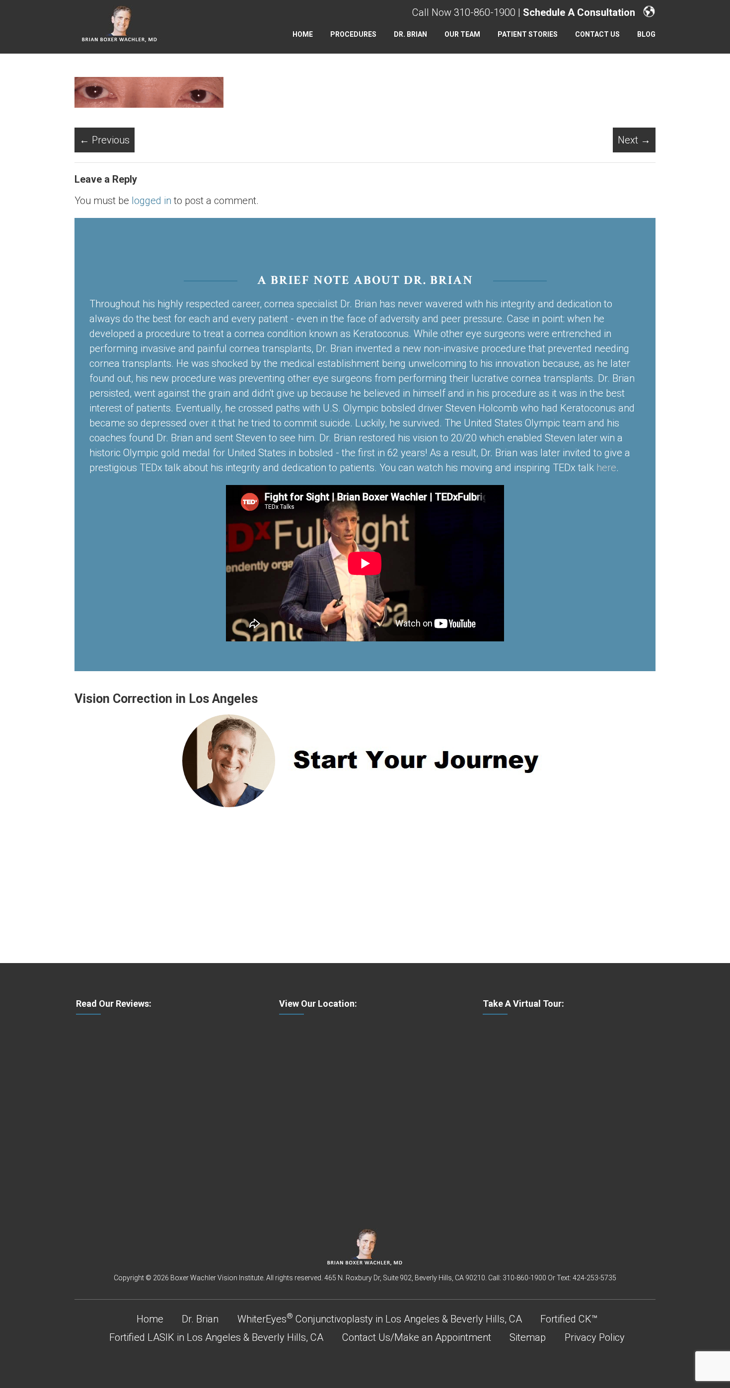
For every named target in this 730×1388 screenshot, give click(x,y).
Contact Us (597, 34)
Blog (646, 34)
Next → (634, 140)
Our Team (462, 34)
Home (302, 34)
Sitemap (528, 1337)
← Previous (104, 140)
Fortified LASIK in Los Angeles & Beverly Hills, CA (216, 1337)
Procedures (353, 34)
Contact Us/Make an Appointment (416, 1337)
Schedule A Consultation (579, 12)
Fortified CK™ (568, 1319)
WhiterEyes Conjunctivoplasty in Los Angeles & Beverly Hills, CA (379, 1319)
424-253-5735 (594, 1278)
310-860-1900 (484, 12)
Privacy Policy (595, 1337)
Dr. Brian (410, 34)
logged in (151, 201)
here (606, 468)
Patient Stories (528, 34)
